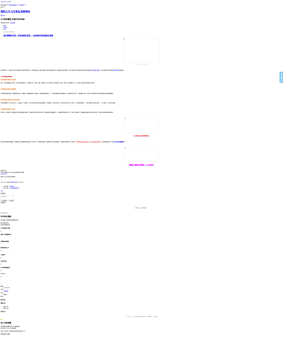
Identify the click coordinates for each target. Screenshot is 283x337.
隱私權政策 (149, 316)
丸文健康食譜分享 (14, 188)
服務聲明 (155, 316)
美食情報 (12, 22)
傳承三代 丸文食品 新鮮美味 (15, 11)
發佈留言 (3, 202)
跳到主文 (3, 15)
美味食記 (12, 186)
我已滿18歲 (3, 334)
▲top (2, 190)
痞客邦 (12, 182)
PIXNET (130, 316)
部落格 (5, 27)
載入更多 (3, 193)
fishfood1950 (4, 173)
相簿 (5, 25)
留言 (16, 182)
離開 (8, 334)
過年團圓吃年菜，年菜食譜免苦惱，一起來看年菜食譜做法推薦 (28, 35)
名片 (5, 29)
